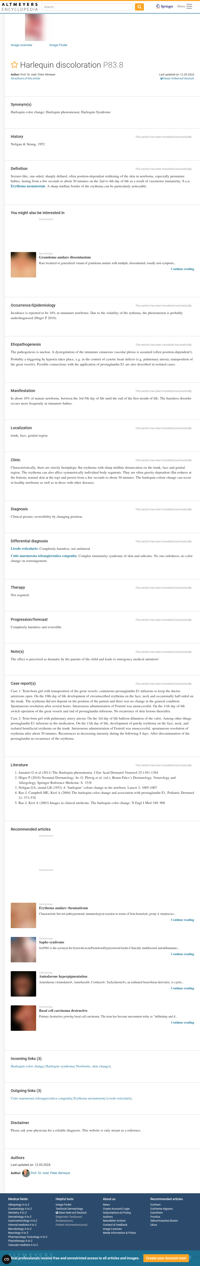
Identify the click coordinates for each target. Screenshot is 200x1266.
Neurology (14, 1233)
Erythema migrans (161, 1208)
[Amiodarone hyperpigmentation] (23, 984)
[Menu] (189, 7)
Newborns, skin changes (93, 1066)
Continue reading (182, 268)
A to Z (25, 1204)
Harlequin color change (27, 1066)
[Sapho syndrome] (23, 949)
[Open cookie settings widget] (6, 1259)
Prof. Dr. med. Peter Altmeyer (50, 1173)
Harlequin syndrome (60, 1066)
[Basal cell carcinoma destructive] (23, 1018)
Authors (108, 1216)
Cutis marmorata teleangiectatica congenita (44, 555)
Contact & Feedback (115, 1225)
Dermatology (16, 1216)
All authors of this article (25, 78)
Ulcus (153, 1225)
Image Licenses (112, 1229)
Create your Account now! (166, 1258)
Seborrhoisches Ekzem (164, 1220)
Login (126, 1208)
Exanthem (156, 1212)
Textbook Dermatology (69, 1208)
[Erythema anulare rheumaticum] (23, 915)
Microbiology (16, 1229)
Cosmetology (16, 1208)
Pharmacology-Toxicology (24, 1237)
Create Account (112, 1208)
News (106, 1204)
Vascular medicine (19, 1245)
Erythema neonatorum (28, 185)
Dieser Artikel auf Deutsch (178, 78)
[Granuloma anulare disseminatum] (23, 264)
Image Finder (58, 45)
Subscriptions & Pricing (117, 1212)
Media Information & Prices (119, 1233)
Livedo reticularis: (24, 548)
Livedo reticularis (118, 1098)
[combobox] (87, 6)
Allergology (15, 1204)
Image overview (21, 45)
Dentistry (13, 1212)
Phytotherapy (16, 1241)
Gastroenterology (18, 1220)
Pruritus (155, 1216)
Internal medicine (18, 1225)
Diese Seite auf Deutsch (72, 1212)
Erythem (155, 1204)
